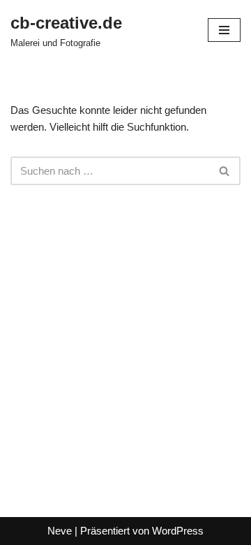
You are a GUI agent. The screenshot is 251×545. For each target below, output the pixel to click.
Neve (59, 531)
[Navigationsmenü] (224, 30)
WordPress (178, 531)
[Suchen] (225, 171)
